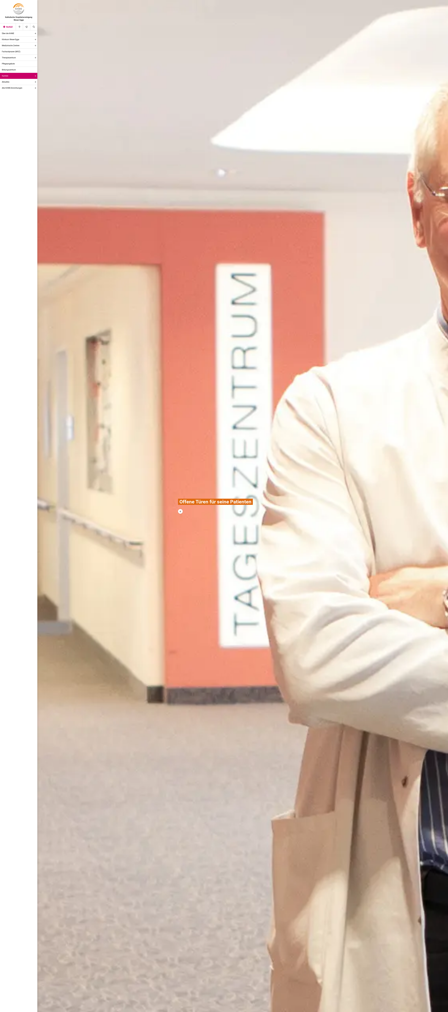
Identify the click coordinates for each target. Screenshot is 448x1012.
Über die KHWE (8, 33)
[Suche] (33, 26)
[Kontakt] (26, 26)
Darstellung (9, 1009)
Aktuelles (5, 82)
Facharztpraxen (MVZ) (11, 51)
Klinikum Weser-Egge (10, 39)
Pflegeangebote (8, 64)
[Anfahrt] (19, 26)
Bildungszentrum (9, 70)
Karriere (5, 76)
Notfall (9, 27)
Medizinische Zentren (10, 45)
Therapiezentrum (9, 58)
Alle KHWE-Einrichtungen (12, 88)
